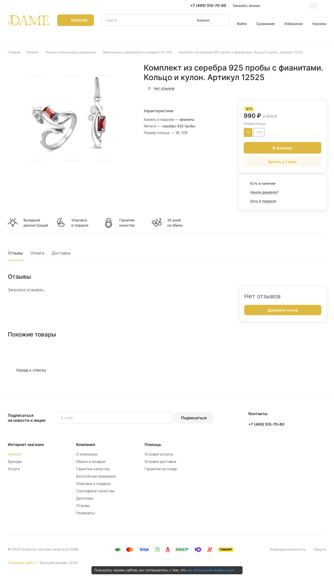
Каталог (15, 454)
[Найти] (223, 20)
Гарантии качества (93, 469)
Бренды (15, 461)
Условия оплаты (159, 454)
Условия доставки (160, 461)
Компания (85, 444)
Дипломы (84, 498)
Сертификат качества (95, 491)
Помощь (153, 444)
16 (248, 132)
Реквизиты (85, 513)
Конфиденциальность (288, 549)
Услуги (14, 469)
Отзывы (15, 253)
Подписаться (194, 417)
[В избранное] (299, 88)
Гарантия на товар (161, 469)
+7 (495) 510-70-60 (208, 5)
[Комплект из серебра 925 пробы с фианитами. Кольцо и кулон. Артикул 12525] (72, 118)
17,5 (259, 132)
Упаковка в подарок (80, 222)
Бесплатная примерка (95, 476)
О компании (86, 454)
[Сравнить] (311, 88)
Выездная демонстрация (35, 222)
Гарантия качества (127, 222)
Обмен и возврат (91, 461)
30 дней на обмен (175, 222)
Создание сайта (21, 563)
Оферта (319, 549)
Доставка (61, 253)
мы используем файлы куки (210, 570)
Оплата (37, 253)
